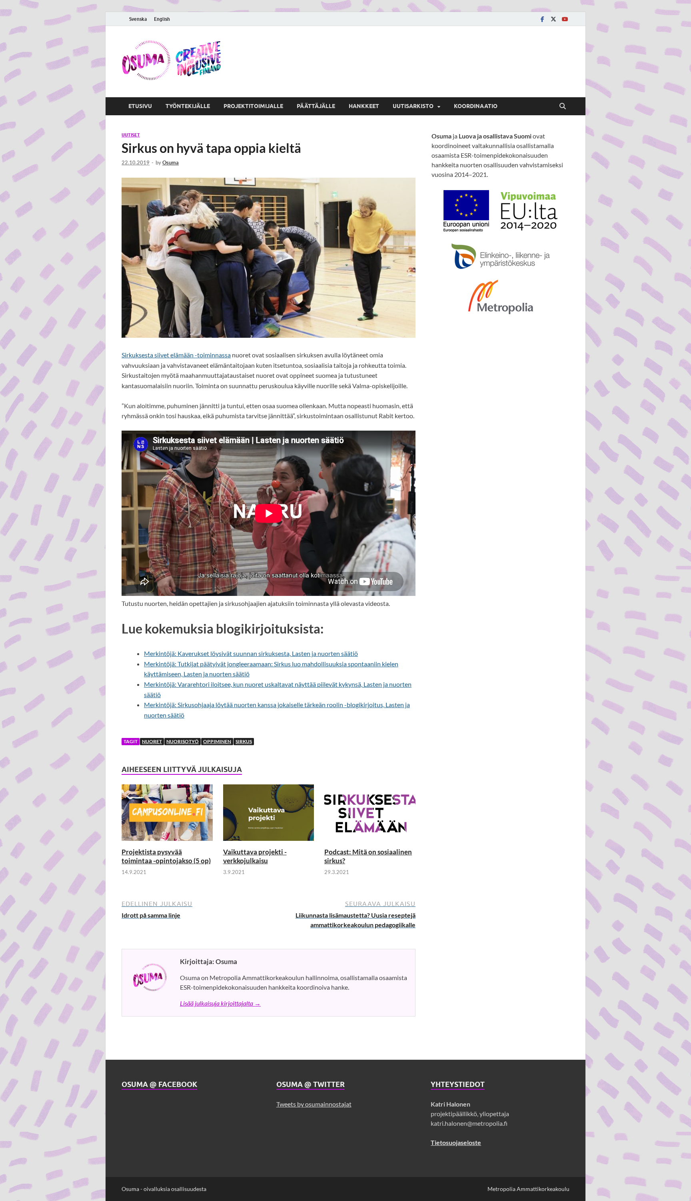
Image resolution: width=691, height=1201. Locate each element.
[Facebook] (542, 19)
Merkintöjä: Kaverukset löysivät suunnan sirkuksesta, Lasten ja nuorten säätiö (251, 653)
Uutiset (131, 135)
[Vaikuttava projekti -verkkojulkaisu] (268, 815)
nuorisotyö (182, 741)
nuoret (152, 741)
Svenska (138, 19)
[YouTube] (564, 19)
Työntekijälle (188, 106)
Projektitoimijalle (253, 106)
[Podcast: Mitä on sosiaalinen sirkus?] (369, 815)
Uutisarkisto (413, 106)
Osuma (170, 162)
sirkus (244, 741)
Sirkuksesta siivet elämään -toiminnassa (176, 355)
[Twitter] (553, 19)
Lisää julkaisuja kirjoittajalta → (220, 1003)
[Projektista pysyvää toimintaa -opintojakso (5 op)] (167, 815)
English (162, 19)
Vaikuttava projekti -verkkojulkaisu (255, 856)
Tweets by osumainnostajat (313, 1104)
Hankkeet (364, 106)
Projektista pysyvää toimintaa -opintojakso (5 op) (166, 856)
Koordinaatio (475, 106)
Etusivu (140, 106)
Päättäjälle (316, 106)
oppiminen (217, 741)
